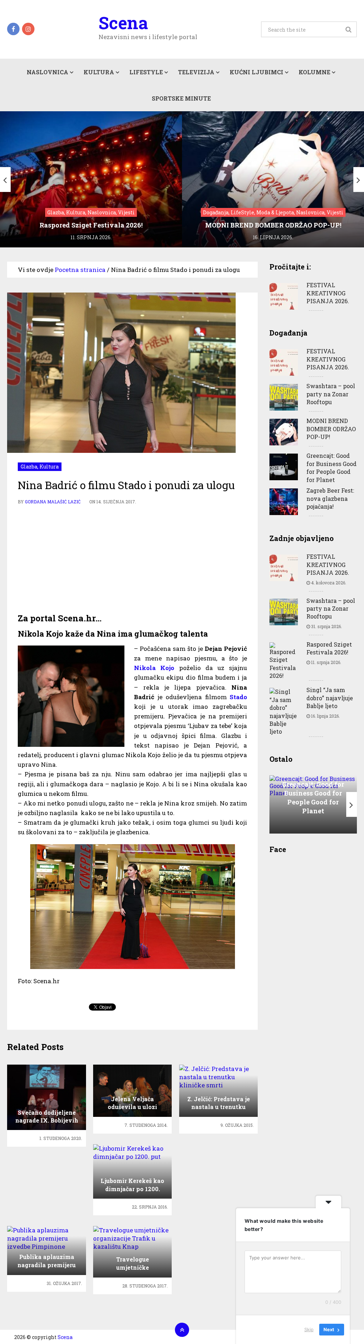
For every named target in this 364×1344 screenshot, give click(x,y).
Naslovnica (47, 72)
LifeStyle (146, 72)
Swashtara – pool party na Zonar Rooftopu (330, 394)
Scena (123, 22)
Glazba (29, 466)
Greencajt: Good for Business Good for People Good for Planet (331, 467)
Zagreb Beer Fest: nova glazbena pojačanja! (330, 498)
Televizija (196, 72)
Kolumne (314, 72)
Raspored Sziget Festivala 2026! (329, 648)
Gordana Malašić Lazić (53, 501)
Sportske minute (181, 98)
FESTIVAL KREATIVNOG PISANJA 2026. (327, 293)
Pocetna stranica (80, 270)
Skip (309, 1329)
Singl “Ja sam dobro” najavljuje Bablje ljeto (329, 698)
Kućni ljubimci (256, 72)
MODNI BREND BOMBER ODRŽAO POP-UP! (331, 428)
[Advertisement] (132, 559)
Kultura (99, 72)
